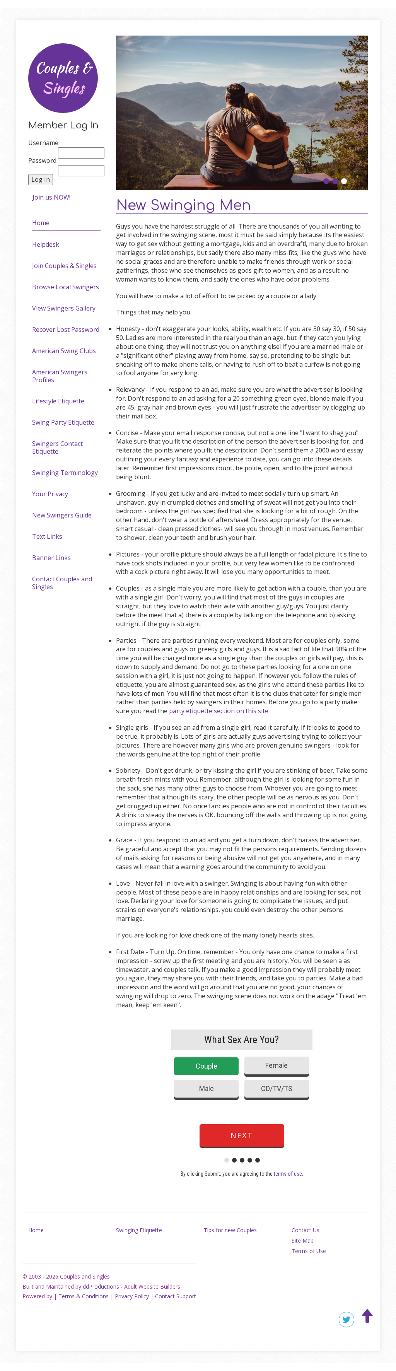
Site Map (303, 1240)
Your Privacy (50, 494)
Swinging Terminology (65, 472)
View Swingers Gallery (64, 308)
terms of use (288, 1174)
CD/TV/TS (276, 1088)
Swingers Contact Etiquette (57, 447)
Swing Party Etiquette (63, 422)
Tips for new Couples (230, 1230)
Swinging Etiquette (139, 1230)
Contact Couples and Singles (62, 583)
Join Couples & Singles (64, 265)
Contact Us (305, 1230)
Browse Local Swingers (65, 287)
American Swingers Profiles (59, 376)
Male (206, 1088)
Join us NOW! (51, 197)
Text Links (47, 536)
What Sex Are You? (241, 1039)
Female (276, 1065)
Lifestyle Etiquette (58, 401)
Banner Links (51, 557)
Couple (206, 1066)
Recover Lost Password (65, 329)
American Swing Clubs (64, 351)
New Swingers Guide (62, 515)
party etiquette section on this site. (219, 711)
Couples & (63, 78)
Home (41, 223)
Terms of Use (309, 1251)
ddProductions (101, 1286)
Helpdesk (45, 244)
